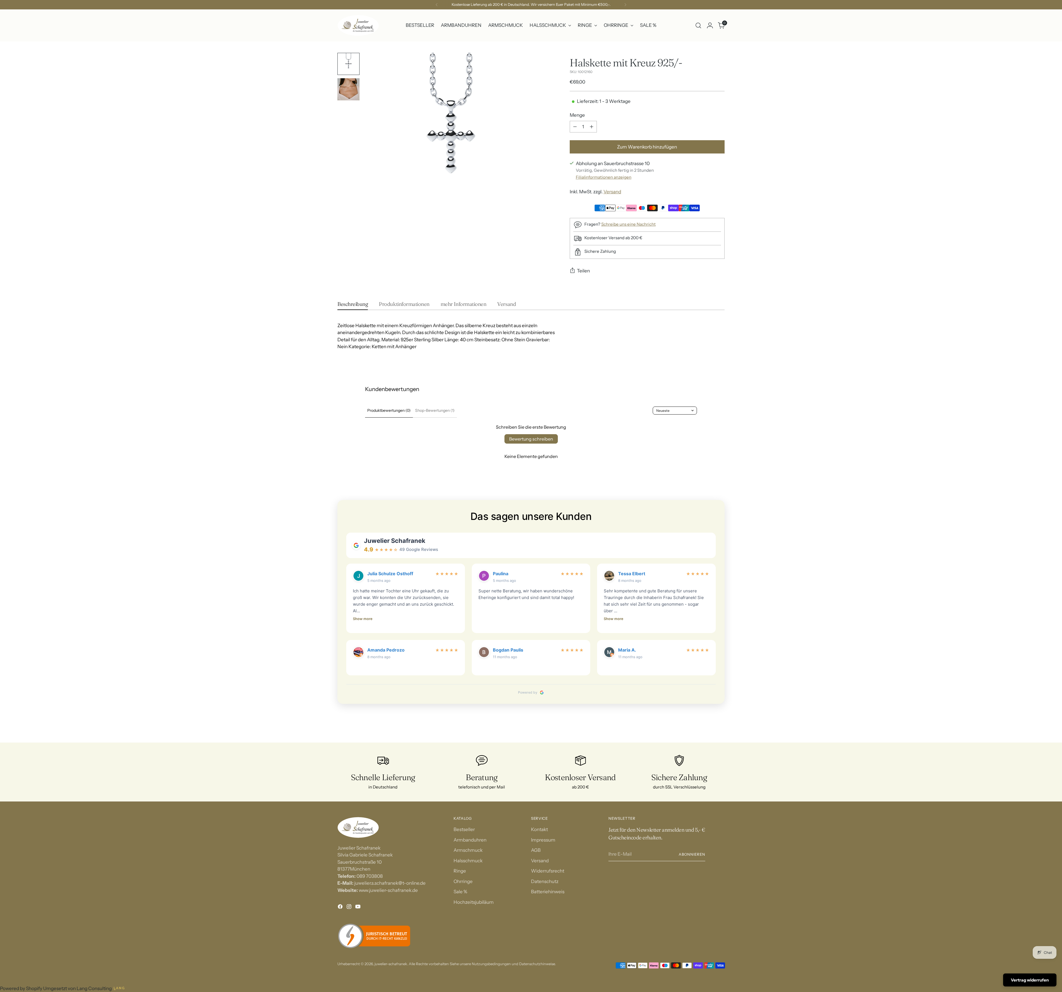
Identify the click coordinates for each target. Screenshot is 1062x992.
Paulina (500, 573)
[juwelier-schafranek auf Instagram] (349, 908)
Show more (363, 618)
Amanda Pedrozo (386, 650)
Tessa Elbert (631, 573)
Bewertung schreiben (531, 439)
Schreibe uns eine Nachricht (628, 224)
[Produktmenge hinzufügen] (592, 126)
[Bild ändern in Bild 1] (348, 64)
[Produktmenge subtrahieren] (575, 126)
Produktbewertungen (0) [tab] (389, 410)
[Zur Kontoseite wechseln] (709, 25)
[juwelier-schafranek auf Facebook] (340, 908)
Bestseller (464, 829)
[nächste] (625, 4)
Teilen (583, 271)
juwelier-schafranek (390, 964)
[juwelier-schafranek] (358, 25)
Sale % (460, 891)
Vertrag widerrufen (1030, 980)
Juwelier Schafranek (394, 540)
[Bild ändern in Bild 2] (348, 89)
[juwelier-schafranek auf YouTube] (358, 908)
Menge (577, 115)
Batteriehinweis (547, 891)
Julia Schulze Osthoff (390, 573)
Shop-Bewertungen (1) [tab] (435, 410)
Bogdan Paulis (508, 650)
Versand (612, 191)
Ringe (460, 871)
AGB (536, 850)
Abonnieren (692, 854)
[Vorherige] (437, 4)
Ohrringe (463, 881)
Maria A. (627, 650)
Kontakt (539, 829)
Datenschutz (544, 881)
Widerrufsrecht (547, 871)
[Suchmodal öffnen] (698, 25)
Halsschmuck (468, 860)
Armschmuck (468, 850)
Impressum (543, 840)
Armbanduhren (470, 840)
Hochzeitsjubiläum (474, 902)
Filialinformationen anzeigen (603, 177)
